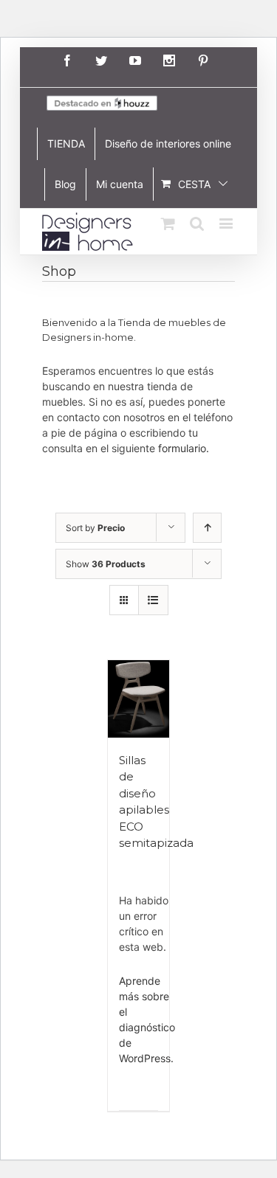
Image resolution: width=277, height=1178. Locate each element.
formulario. (183, 448)
